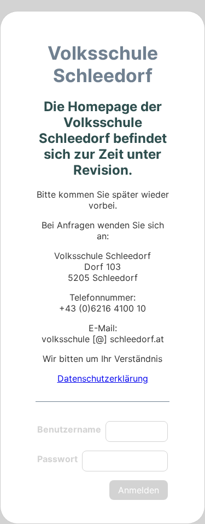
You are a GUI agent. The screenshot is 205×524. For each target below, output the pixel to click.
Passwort (57, 458)
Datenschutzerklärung (102, 378)
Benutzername (69, 429)
